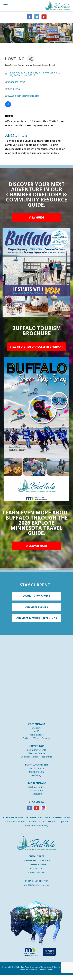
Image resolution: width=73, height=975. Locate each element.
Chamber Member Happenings (36, 756)
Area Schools (36, 790)
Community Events (36, 749)
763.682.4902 (41, 881)
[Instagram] (43, 807)
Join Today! (36, 775)
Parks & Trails (37, 734)
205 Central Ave (36, 868)
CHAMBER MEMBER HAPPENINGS (36, 618)
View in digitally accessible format (36, 347)
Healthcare (36, 793)
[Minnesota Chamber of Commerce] (49, 951)
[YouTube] (44, 16)
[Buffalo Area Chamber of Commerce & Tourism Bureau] (57, 5)
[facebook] (29, 16)
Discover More (36, 546)
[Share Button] (31, 59)
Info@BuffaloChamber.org (36, 885)
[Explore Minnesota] (29, 951)
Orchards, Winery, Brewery (36, 738)
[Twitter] (36, 16)
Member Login (36, 771)
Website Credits (46, 969)
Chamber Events (36, 753)
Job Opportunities (36, 787)
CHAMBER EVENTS (36, 607)
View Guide (36, 217)
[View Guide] (36, 272)
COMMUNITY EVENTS (36, 596)
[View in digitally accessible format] (36, 429)
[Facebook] (29, 807)
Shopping (36, 727)
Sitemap (33, 969)
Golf (36, 731)
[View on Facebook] (8, 106)
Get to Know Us (36, 768)
